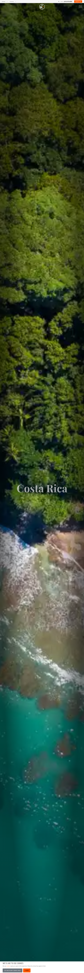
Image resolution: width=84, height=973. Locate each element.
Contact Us (78, 1)
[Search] (58, 1)
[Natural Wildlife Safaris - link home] (42, 7)
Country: (3, 1)
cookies (8, 966)
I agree (27, 970)
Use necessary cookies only (12, 970)
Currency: (12, 1)
